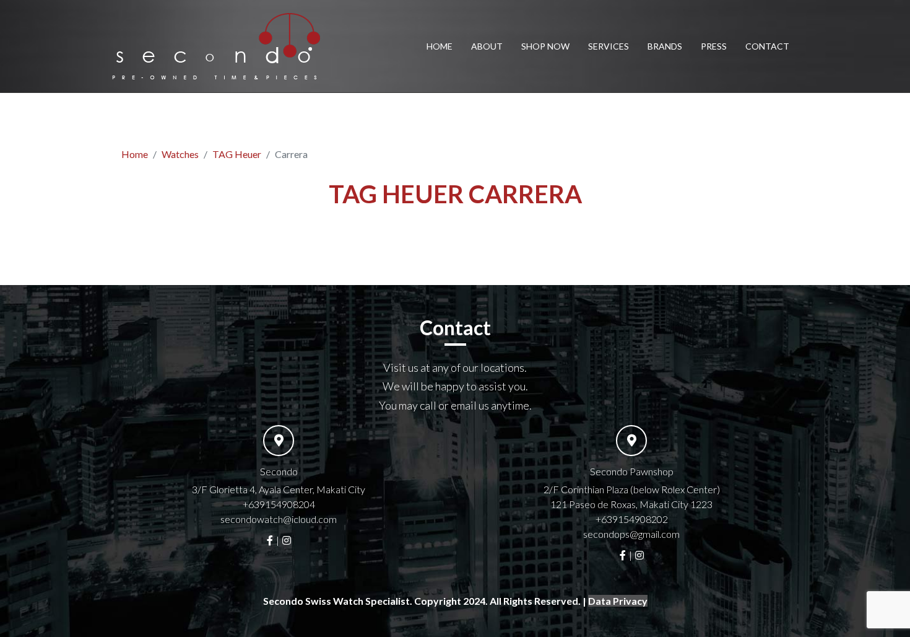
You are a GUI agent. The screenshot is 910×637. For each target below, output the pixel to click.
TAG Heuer (236, 154)
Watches (180, 154)
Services (608, 46)
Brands (665, 46)
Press (714, 46)
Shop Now (545, 46)
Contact (767, 46)
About (487, 46)
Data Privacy (618, 601)
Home (440, 46)
